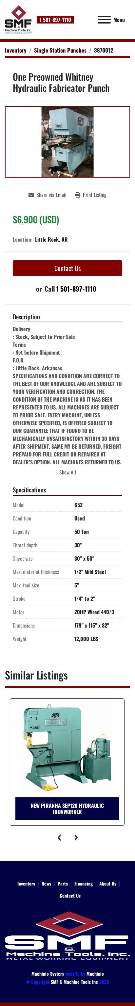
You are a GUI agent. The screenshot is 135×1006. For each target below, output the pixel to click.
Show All (67, 472)
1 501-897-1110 (55, 20)
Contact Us (67, 268)
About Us (107, 883)
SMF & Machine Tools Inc (74, 981)
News (46, 883)
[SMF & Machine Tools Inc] (67, 935)
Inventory (26, 883)
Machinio (95, 973)
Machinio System (47, 973)
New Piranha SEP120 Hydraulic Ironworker (67, 809)
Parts (63, 883)
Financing (83, 883)
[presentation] (59, 835)
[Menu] (104, 20)
